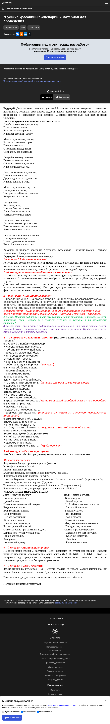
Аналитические (29, 712)
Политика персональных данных (55, 658)
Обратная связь (55, 667)
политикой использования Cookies (62, 705)
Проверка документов (55, 663)
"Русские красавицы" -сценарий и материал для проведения (32, 81)
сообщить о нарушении (66, 603)
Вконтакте (55, 690)
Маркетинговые (45, 712)
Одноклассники (55, 694)
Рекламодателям (55, 671)
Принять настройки (12, 718)
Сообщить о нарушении (55, 675)
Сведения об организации (55, 642)
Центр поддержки (55, 680)
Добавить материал (55, 57)
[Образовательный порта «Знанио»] (7, 3)
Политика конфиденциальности (55, 654)
